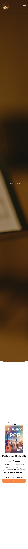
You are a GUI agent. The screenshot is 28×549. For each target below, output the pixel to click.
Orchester (14, 481)
